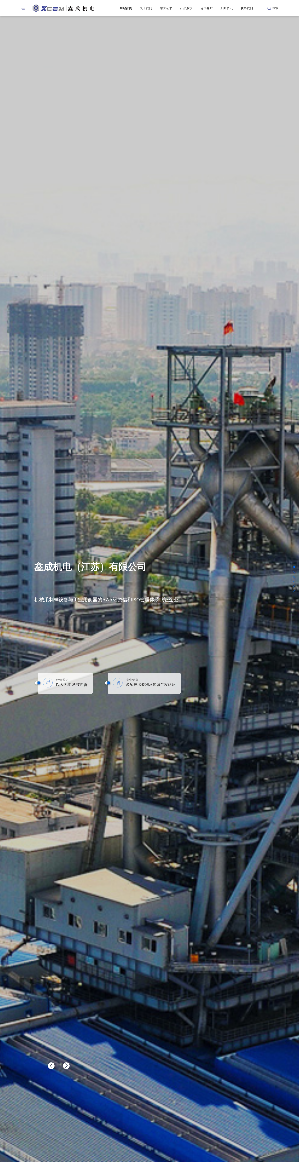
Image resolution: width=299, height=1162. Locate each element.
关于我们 (146, 8)
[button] (66, 1065)
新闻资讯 (226, 8)
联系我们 (247, 8)
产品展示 (186, 8)
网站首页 (126, 8)
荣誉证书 (166, 8)
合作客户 (206, 8)
